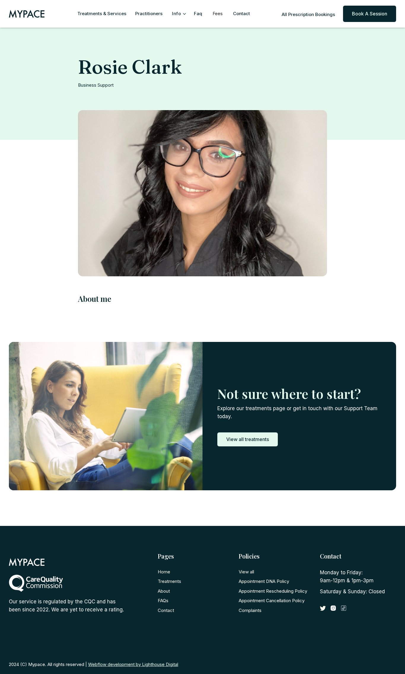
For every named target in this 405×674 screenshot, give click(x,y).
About (164, 591)
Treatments (169, 581)
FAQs (163, 600)
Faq (198, 13)
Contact (241, 13)
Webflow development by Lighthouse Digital (133, 664)
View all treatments (247, 439)
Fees (218, 13)
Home (164, 572)
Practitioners (148, 13)
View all (246, 572)
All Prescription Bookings (308, 14)
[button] (178, 13)
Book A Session (369, 14)
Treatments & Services (101, 13)
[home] (34, 14)
